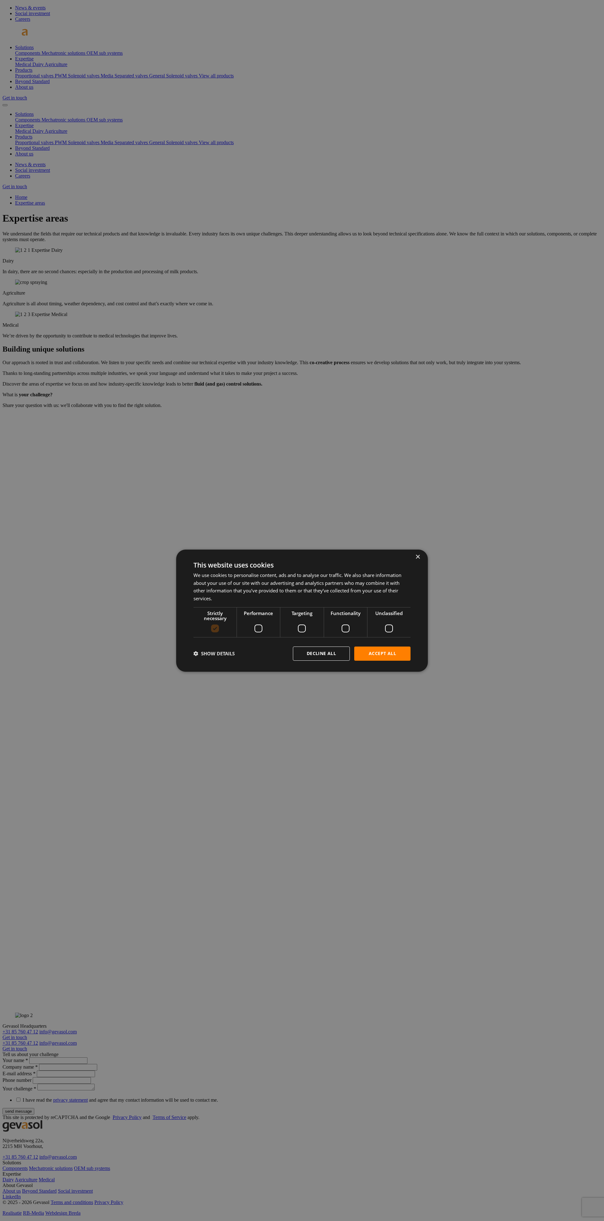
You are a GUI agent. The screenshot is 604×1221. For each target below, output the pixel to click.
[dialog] (302, 610)
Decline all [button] (321, 653)
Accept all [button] (382, 653)
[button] (214, 653)
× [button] (417, 556)
